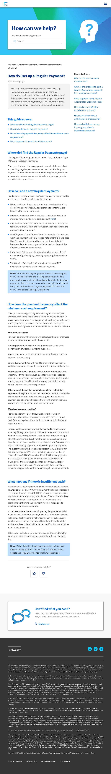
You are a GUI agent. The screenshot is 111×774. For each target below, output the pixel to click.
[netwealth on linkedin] (90, 649)
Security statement (48, 761)
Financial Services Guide (80, 731)
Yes (35, 573)
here (53, 219)
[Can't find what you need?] (21, 616)
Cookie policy (65, 761)
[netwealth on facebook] (101, 649)
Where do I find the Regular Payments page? (32, 124)
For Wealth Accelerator (27, 65)
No (44, 573)
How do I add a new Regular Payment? (29, 129)
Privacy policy (31, 761)
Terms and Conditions (65, 672)
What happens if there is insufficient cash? (31, 141)
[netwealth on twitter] (96, 649)
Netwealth (12, 65)
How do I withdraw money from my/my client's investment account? (86, 127)
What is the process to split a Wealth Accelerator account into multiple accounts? (88, 90)
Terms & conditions (15, 761)
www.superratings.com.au (69, 741)
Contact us (43, 624)
